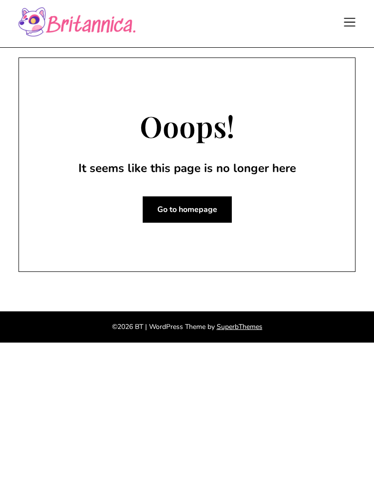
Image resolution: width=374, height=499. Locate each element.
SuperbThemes (239, 326)
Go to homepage (187, 209)
